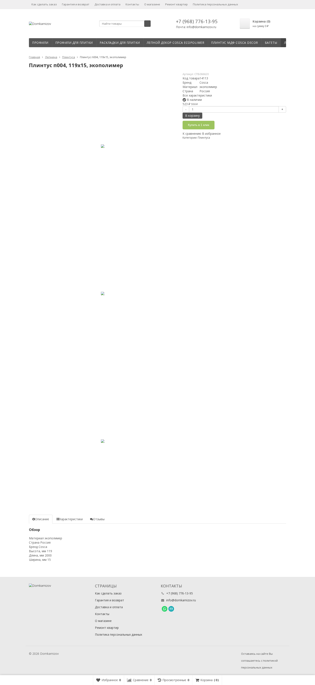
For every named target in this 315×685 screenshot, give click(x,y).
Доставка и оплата (107, 4)
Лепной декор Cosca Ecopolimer (175, 43)
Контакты (132, 4)
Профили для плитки (74, 43)
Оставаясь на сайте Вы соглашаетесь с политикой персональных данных (259, 660)
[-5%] (102, 146)
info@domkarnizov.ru (181, 600)
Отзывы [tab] (99, 519)
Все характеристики (197, 95)
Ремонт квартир (176, 4)
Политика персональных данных (215, 4)
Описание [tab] (42, 519)
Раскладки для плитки (120, 43)
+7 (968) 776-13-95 (197, 21)
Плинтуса (204, 137)
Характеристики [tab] (71, 519)
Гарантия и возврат (75, 4)
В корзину (192, 115)
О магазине (152, 4)
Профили (40, 43)
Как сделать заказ (44, 4)
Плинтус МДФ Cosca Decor (234, 43)
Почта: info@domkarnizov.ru (196, 27)
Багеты (271, 43)
